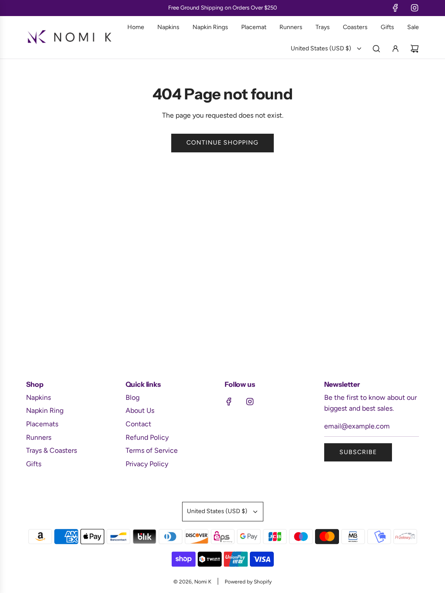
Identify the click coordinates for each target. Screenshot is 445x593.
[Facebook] (395, 7)
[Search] (376, 48)
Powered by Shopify (248, 582)
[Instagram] (414, 7)
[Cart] (414, 48)
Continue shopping (222, 142)
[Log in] (395, 48)
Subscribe (358, 452)
